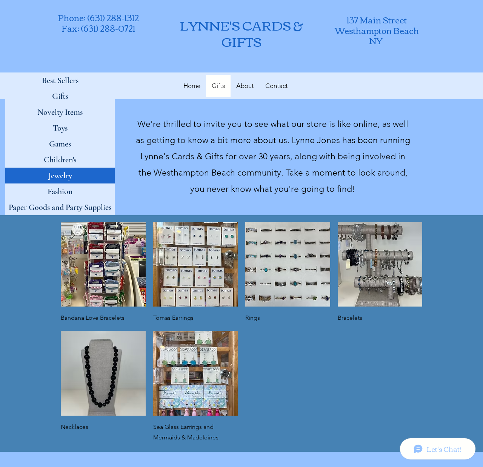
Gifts (60, 96)
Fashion (60, 191)
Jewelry (60, 175)
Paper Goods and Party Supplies (60, 207)
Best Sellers (60, 80)
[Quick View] (103, 264)
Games (60, 144)
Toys (60, 128)
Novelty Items (60, 112)
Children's (60, 160)
